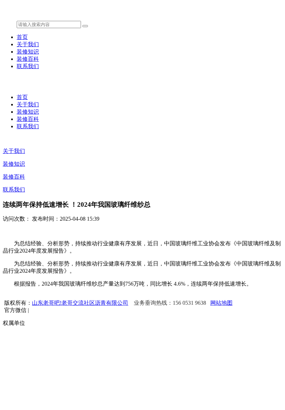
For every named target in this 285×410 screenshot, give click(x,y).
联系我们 (28, 66)
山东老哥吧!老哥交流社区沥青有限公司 (80, 303)
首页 (22, 37)
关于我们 (28, 44)
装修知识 (28, 52)
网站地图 (221, 303)
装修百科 (28, 59)
